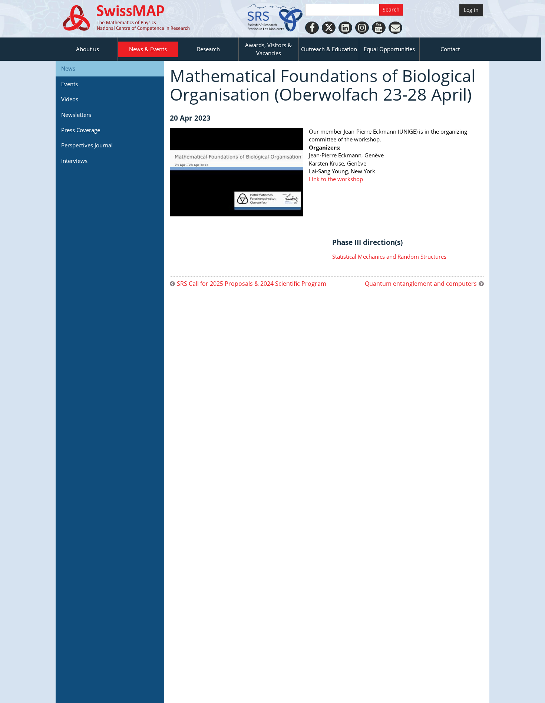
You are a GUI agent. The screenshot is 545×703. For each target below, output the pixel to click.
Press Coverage (80, 130)
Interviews (74, 160)
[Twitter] (329, 28)
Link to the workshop (336, 179)
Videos (69, 99)
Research (208, 49)
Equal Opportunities (389, 49)
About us (87, 49)
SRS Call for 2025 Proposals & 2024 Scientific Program (251, 283)
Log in (471, 9)
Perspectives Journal (87, 145)
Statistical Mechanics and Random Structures (389, 256)
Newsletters (76, 114)
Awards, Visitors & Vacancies (268, 48)
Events (69, 84)
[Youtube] (379, 28)
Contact (450, 49)
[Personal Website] (395, 28)
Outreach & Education (329, 49)
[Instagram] (362, 28)
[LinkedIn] (345, 28)
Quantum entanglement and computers (421, 283)
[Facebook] (312, 28)
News (68, 68)
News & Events (148, 49)
